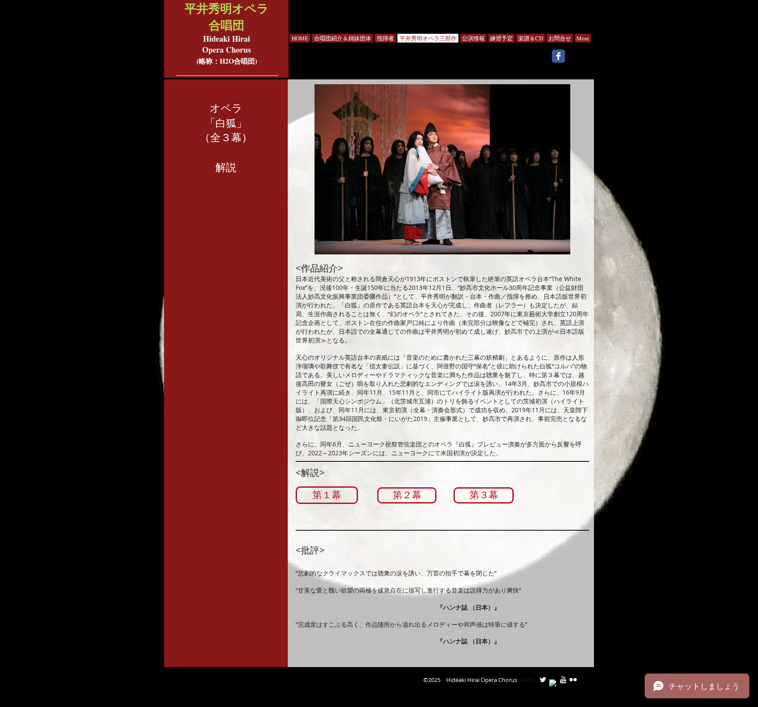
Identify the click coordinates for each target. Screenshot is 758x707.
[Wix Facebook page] (558, 56)
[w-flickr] (573, 679)
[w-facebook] (553, 683)
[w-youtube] (563, 679)
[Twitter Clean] (543, 679)
